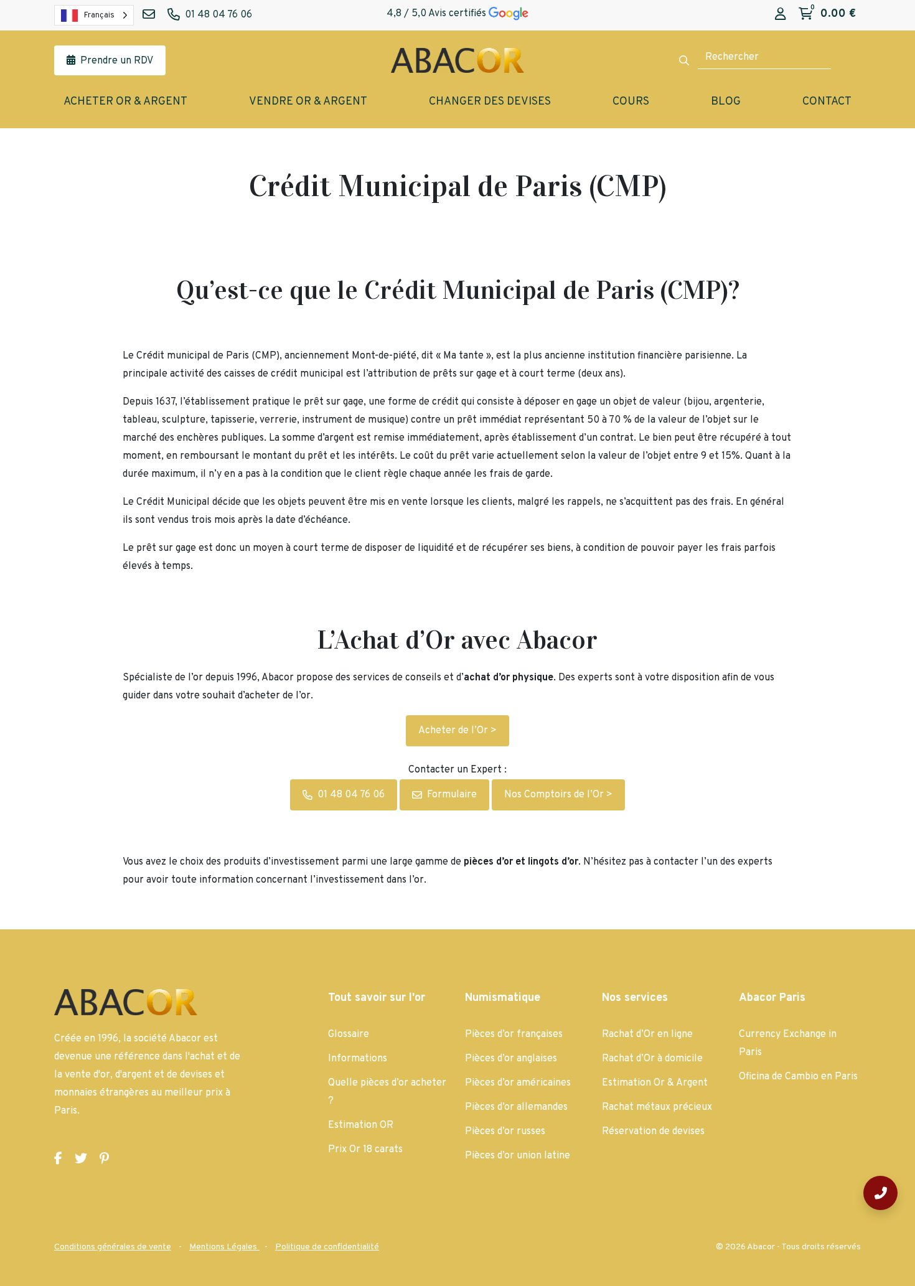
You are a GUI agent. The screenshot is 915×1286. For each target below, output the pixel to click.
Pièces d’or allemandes (516, 1107)
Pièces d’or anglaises (511, 1059)
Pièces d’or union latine (517, 1156)
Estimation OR (360, 1125)
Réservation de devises (653, 1131)
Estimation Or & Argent (655, 1083)
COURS (630, 102)
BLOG (726, 102)
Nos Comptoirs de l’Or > (558, 795)
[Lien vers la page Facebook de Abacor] (58, 1159)
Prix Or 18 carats (365, 1149)
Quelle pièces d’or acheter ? (387, 1092)
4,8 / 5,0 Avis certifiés (438, 13)
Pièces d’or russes (505, 1131)
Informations (357, 1059)
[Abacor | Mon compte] (780, 15)
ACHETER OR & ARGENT (125, 102)
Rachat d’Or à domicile (652, 1059)
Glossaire (348, 1034)
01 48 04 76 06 (351, 795)
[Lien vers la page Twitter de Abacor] (81, 1159)
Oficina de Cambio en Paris (798, 1077)
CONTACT (827, 102)
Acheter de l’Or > (457, 731)
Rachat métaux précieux (657, 1107)
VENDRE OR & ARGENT (308, 102)
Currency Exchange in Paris (788, 1043)
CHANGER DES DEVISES (490, 102)
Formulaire (452, 795)
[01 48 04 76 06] (880, 1193)
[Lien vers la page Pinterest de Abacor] (104, 1159)
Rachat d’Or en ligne (647, 1034)
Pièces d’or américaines (518, 1083)
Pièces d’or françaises (514, 1034)
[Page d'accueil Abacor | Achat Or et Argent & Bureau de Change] (457, 60)
